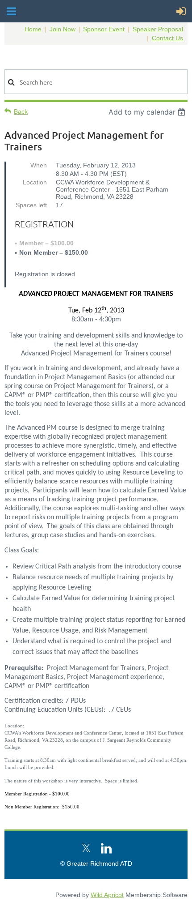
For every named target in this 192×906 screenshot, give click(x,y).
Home (33, 29)
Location (35, 182)
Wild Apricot (107, 894)
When (38, 165)
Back (21, 111)
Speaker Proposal (158, 29)
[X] (86, 848)
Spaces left (31, 205)
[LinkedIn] (106, 848)
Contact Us (167, 38)
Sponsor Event (104, 29)
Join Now (62, 29)
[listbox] (148, 112)
